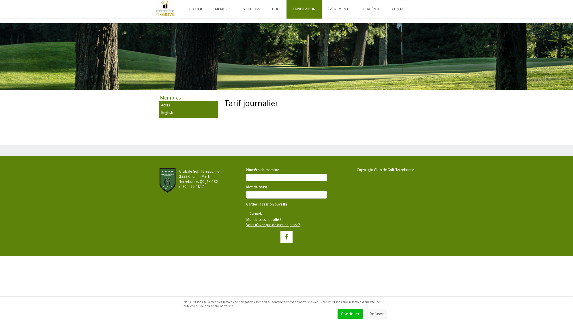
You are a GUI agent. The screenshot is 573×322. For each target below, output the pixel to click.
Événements (339, 9)
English (167, 112)
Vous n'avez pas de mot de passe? (273, 225)
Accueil (195, 9)
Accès (165, 105)
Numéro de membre (262, 170)
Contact (400, 9)
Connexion (257, 213)
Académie (371, 9)
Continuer (350, 313)
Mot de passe (256, 187)
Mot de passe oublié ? (263, 220)
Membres (223, 9)
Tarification (304, 9)
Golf (276, 9)
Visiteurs (251, 9)
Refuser (377, 313)
